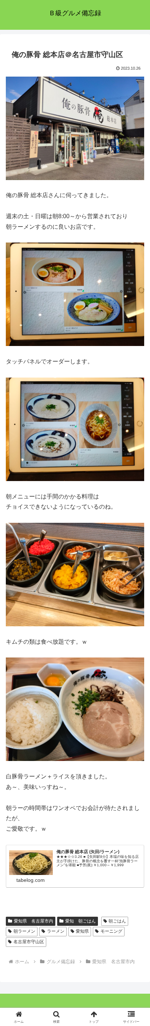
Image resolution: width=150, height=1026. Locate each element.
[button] (135, 913)
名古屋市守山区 (28, 941)
